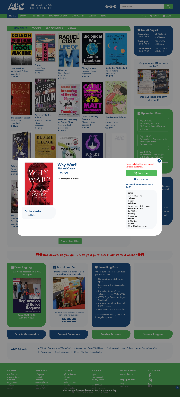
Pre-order (142, 173)
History (33, 214)
